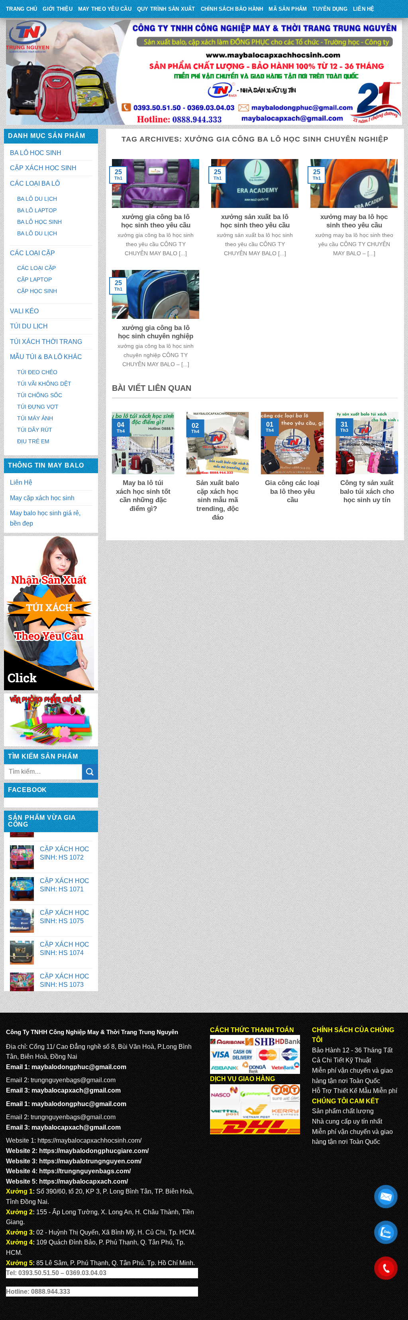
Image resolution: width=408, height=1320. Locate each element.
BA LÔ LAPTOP (37, 210)
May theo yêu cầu (104, 9)
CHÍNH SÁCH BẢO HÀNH (232, 9)
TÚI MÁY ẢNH (35, 418)
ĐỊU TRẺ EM (33, 441)
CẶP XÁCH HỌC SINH (43, 168)
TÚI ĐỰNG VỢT (38, 407)
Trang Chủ (21, 9)
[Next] (400, 472)
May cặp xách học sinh (42, 498)
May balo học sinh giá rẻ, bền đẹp (45, 518)
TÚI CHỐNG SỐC (39, 395)
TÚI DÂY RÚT (34, 430)
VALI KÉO (24, 311)
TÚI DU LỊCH (29, 326)
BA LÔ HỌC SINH (35, 152)
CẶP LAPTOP (34, 279)
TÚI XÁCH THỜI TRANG (46, 341)
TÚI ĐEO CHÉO (37, 372)
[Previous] (110, 472)
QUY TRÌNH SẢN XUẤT (166, 9)
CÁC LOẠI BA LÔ (35, 183)
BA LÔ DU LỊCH (37, 199)
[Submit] (90, 772)
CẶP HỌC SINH (37, 291)
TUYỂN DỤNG (329, 9)
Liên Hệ (364, 9)
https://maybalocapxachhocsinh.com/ (89, 1140)
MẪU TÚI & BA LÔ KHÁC (46, 356)
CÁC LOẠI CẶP (32, 253)
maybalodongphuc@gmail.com (78, 1067)
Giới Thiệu (58, 9)
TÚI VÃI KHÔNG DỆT (44, 383)
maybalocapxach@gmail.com (76, 1090)
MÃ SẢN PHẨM (288, 9)
